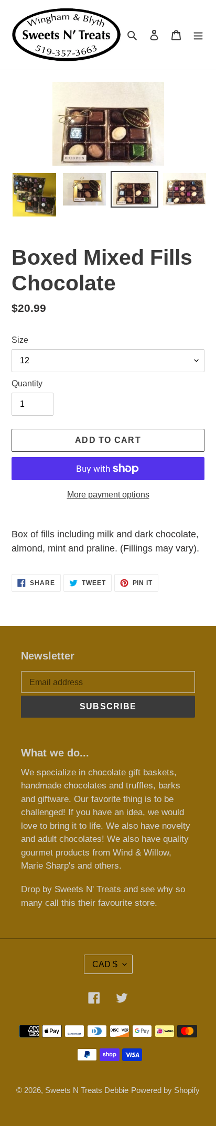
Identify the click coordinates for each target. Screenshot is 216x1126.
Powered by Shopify (165, 1090)
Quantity (27, 383)
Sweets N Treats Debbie (86, 1090)
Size (20, 339)
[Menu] (198, 35)
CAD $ (104, 964)
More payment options (108, 494)
